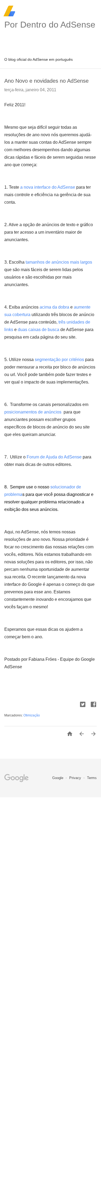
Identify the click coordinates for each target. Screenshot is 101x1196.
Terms (92, 778)
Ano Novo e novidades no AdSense (46, 81)
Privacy (75, 778)
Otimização (31, 715)
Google (58, 778)
